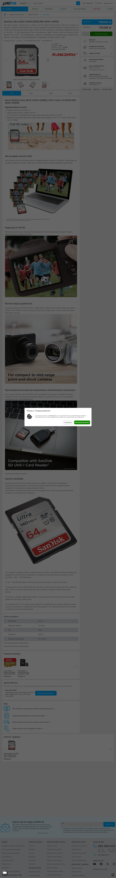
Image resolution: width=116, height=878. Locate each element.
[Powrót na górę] (113, 875)
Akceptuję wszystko (82, 422)
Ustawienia (68, 422)
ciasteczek (52, 416)
